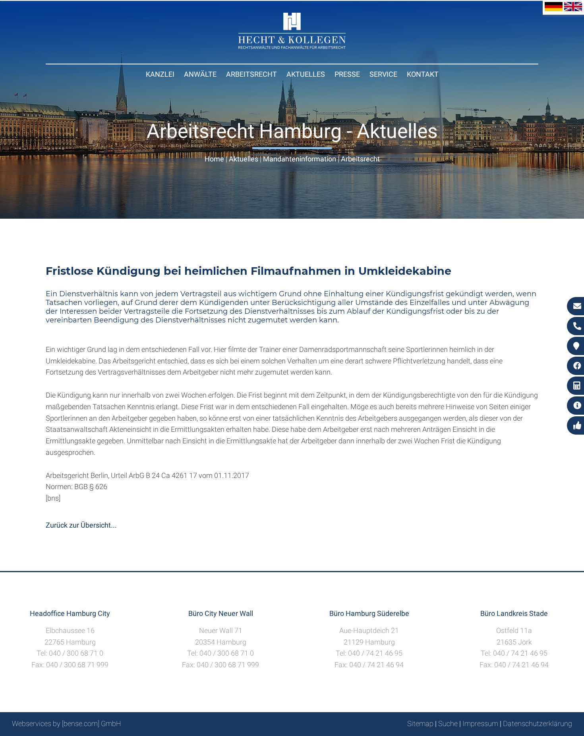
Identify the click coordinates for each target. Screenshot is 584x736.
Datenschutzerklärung (537, 723)
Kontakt (423, 74)
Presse (347, 74)
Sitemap (420, 723)
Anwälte (200, 74)
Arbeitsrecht (251, 74)
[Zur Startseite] (292, 46)
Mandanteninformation (299, 159)
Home (214, 159)
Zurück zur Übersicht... (81, 525)
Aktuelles (305, 74)
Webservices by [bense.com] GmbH (66, 723)
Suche (448, 723)
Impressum (480, 723)
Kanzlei (160, 74)
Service (383, 74)
